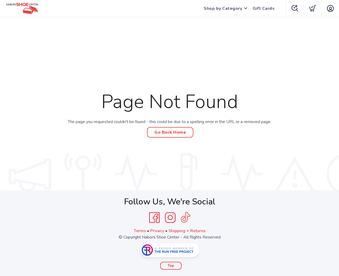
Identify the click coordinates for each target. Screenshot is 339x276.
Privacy (157, 231)
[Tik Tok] (185, 218)
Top (171, 265)
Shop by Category (223, 8)
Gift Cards (264, 8)
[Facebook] (154, 218)
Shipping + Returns (187, 231)
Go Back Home (170, 132)
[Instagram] (170, 218)
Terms (140, 231)
